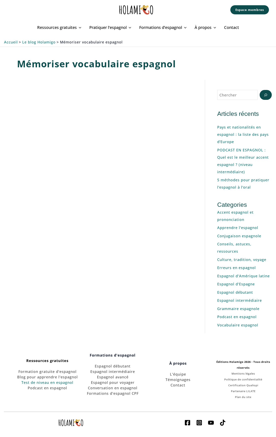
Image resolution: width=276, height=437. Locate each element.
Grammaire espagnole (238, 308)
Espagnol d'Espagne (236, 284)
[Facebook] (187, 423)
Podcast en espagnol (237, 316)
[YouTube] (211, 423)
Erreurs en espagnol (236, 267)
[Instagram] (199, 423)
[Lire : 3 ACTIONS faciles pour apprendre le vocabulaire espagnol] (154, 132)
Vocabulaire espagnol (237, 325)
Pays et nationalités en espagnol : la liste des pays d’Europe (243, 134)
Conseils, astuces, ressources (55, 155)
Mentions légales (243, 373)
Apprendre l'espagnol (237, 227)
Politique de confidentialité (243, 379)
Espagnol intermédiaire (239, 300)
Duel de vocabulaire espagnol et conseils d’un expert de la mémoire (55, 106)
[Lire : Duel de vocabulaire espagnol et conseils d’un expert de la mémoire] (54, 132)
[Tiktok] (223, 423)
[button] (249, 9)
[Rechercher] (266, 95)
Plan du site (243, 397)
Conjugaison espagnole (239, 235)
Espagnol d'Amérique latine (243, 275)
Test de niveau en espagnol (47, 382)
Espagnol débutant (235, 292)
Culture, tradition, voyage (241, 259)
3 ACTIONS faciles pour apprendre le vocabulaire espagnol (154, 106)
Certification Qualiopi (243, 385)
